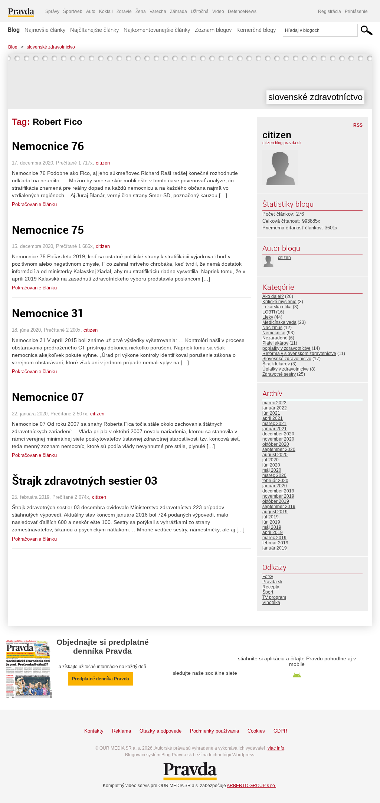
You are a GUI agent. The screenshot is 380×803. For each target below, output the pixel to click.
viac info (276, 748)
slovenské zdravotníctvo (51, 47)
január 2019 (274, 548)
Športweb (72, 11)
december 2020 (278, 434)
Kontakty (94, 731)
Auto (90, 11)
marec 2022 (274, 402)
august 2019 (275, 511)
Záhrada (178, 11)
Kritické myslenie (279, 301)
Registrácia (329, 11)
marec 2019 (274, 537)
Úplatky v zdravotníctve (285, 369)
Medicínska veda (279, 322)
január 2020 (274, 485)
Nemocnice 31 (48, 313)
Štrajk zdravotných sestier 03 (84, 480)
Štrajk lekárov (276, 363)
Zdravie (124, 11)
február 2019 (275, 542)
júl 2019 (270, 517)
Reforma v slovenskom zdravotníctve (299, 353)
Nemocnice (273, 332)
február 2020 (275, 480)
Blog (14, 30)
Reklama (121, 731)
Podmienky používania (214, 731)
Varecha (158, 11)
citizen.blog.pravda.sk (282, 142)
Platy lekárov (275, 343)
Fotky (267, 576)
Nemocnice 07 (48, 396)
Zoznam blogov (213, 29)
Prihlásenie (356, 11)
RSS (358, 125)
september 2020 (278, 449)
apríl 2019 (272, 532)
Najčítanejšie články (94, 29)
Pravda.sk (272, 581)
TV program (274, 597)
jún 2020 (271, 465)
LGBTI (268, 312)
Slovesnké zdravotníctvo (286, 358)
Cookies (256, 731)
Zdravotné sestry (279, 374)
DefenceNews (242, 11)
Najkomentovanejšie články (157, 29)
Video (218, 11)
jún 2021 (271, 413)
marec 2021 (274, 423)
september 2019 (278, 506)
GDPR (280, 731)
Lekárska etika (277, 306)
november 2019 (278, 496)
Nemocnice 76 (48, 145)
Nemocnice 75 (48, 229)
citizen (103, 163)
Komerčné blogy (256, 29)
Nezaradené (275, 338)
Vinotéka (271, 602)
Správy (52, 11)
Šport (267, 592)
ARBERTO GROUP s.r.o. (251, 785)
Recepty (270, 587)
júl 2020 (270, 459)
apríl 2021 (272, 418)
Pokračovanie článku (34, 204)
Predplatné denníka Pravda (100, 678)
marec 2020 (274, 475)
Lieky (267, 317)
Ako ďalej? (273, 296)
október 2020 (275, 444)
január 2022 (274, 408)
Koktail (106, 11)
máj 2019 (271, 527)
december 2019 (278, 491)
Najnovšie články (44, 29)
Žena (140, 11)
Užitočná (200, 11)
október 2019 (275, 501)
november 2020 (278, 439)
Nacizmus (272, 327)
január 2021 (274, 428)
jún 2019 (271, 522)
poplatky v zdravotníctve (286, 348)
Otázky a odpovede (160, 731)
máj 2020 (271, 470)
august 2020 (275, 454)
